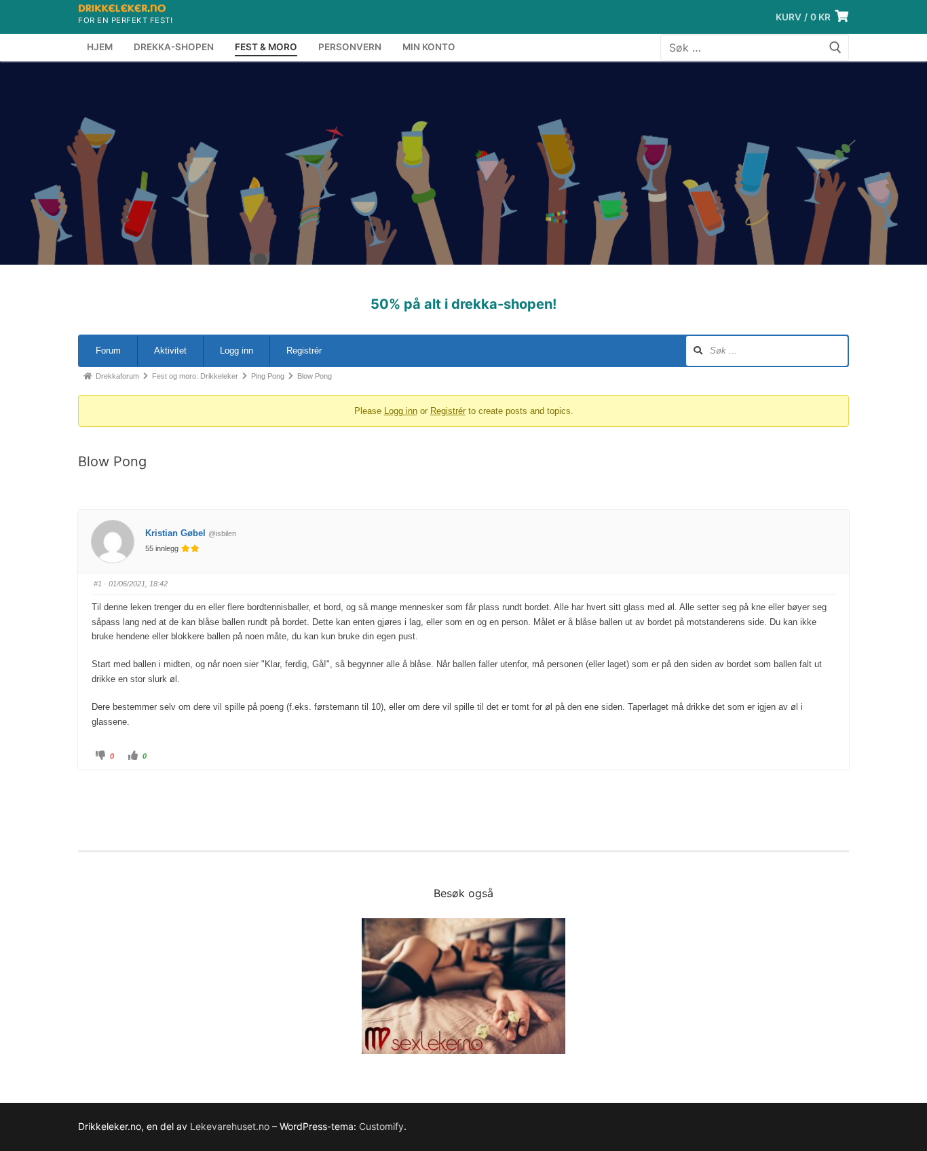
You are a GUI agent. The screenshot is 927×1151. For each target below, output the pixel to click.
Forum (108, 350)
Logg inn (236, 350)
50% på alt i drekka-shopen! (463, 304)
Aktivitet (170, 350)
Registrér (304, 350)
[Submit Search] (835, 47)
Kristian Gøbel (175, 533)
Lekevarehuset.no (229, 1126)
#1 (98, 584)
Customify (381, 1126)
